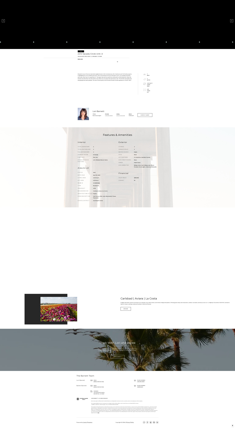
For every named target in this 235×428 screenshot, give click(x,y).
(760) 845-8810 (109, 115)
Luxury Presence (87, 422)
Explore (125, 308)
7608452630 (140, 386)
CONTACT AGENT (145, 115)
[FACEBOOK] (147, 422)
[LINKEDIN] (157, 422)
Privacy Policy (130, 422)
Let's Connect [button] (117, 356)
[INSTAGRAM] (144, 422)
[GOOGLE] (154, 422)
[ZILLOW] (150, 422)
